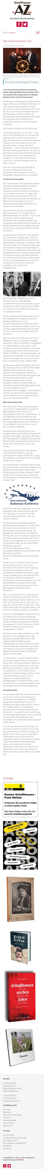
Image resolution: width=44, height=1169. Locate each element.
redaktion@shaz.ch (12, 1101)
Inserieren (7, 1118)
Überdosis (7, 1149)
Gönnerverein (8, 1123)
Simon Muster (19, 46)
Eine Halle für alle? (10, 1141)
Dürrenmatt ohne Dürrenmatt (15, 1138)
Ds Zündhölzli (8, 1135)
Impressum (7, 1126)
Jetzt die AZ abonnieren (12, 1115)
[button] (37, 33)
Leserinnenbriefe (9, 1120)
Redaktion (7, 1112)
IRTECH (21, 1160)
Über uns (6, 1110)
